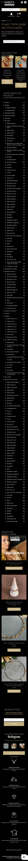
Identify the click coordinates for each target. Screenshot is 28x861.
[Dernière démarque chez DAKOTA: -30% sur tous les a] (6, 746)
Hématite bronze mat (13, 429)
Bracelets (7, 118)
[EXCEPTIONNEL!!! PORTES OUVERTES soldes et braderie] (14, 746)
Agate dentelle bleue (13, 382)
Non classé (8, 377)
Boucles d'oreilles (10, 113)
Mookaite (9, 214)
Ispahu (10, 359)
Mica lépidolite (11, 212)
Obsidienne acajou (12, 220)
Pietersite (9, 238)
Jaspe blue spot (11, 196)
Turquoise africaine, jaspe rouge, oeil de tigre (14, 262)
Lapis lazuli (10, 209)
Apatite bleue (10, 138)
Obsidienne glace (12, 225)
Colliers (7, 313)
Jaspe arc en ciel (11, 193)
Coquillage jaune (11, 159)
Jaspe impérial (11, 201)
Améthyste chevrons (13, 395)
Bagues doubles (11, 107)
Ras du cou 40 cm (12, 337)
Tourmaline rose (11, 259)
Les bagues (10, 349)
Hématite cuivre (11, 186)
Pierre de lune (11, 233)
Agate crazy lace (11, 274)
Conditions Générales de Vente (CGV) (11, 856)
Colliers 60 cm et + (12, 326)
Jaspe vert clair (11, 292)
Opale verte (10, 230)
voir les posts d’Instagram (14, 754)
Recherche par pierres (11, 379)
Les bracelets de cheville (14, 362)
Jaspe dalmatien (11, 199)
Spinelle (9, 513)
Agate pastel (10, 130)
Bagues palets (11, 110)
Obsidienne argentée (13, 222)
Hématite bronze (11, 183)
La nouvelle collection (11, 339)
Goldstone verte (11, 170)
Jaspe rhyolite (11, 207)
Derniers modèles (12, 276)
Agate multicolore (12, 387)
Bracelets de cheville (11, 269)
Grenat (9, 172)
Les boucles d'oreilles (13, 351)
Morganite (10, 217)
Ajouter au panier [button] (7, 81)
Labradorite (10, 455)
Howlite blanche (11, 191)
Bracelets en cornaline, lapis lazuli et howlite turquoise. (15, 144)
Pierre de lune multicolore (14, 235)
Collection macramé (10, 311)
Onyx (8, 300)
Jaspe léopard (11, 204)
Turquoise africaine (12, 305)
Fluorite (9, 165)
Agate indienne (11, 123)
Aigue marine (10, 133)
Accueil (3, 20)
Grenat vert (10, 178)
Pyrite (8, 243)
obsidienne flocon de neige (14, 479)
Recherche (23, 9)
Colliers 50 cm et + (12, 324)
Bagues (7, 105)
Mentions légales (18, 857)
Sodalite (9, 254)
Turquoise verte (11, 308)
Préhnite (9, 241)
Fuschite (9, 167)
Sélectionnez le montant (14, 568)
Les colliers (10, 365)
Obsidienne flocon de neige (15, 297)
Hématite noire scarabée (14, 188)
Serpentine (10, 303)
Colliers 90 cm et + (12, 332)
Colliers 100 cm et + (12, 318)
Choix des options (14, 609)
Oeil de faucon (11, 228)
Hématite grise (11, 282)
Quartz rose (10, 246)
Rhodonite (10, 251)
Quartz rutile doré (12, 249)
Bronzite (9, 157)
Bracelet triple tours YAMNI (16, 357)
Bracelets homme (10, 271)
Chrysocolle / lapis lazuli (13, 406)
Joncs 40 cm (10, 334)
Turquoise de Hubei (12, 266)
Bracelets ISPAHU (12, 147)
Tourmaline (10, 256)
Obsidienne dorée (12, 476)
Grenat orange (11, 175)
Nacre (8, 469)
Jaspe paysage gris (12, 290)
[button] (23, 856)
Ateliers (7, 102)
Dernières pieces (11, 162)
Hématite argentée (12, 180)
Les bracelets (10, 354)
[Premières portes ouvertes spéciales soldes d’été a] (22, 746)
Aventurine (10, 140)
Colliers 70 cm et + (12, 329)
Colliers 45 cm (11, 321)
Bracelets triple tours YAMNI (14, 154)
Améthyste (10, 135)
